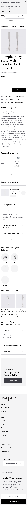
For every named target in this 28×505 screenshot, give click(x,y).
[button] (13, 211)
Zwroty (3, 428)
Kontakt (3, 411)
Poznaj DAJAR (5, 408)
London (18, 161)
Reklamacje (4, 431)
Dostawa (3, 420)
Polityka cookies (19, 489)
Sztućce (22, 26)
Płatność (3, 424)
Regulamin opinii (6, 448)
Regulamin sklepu (6, 444)
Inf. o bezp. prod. (5, 451)
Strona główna (5, 26)
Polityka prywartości (6, 472)
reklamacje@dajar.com (12, 339)
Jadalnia (14, 26)
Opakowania (4, 435)
